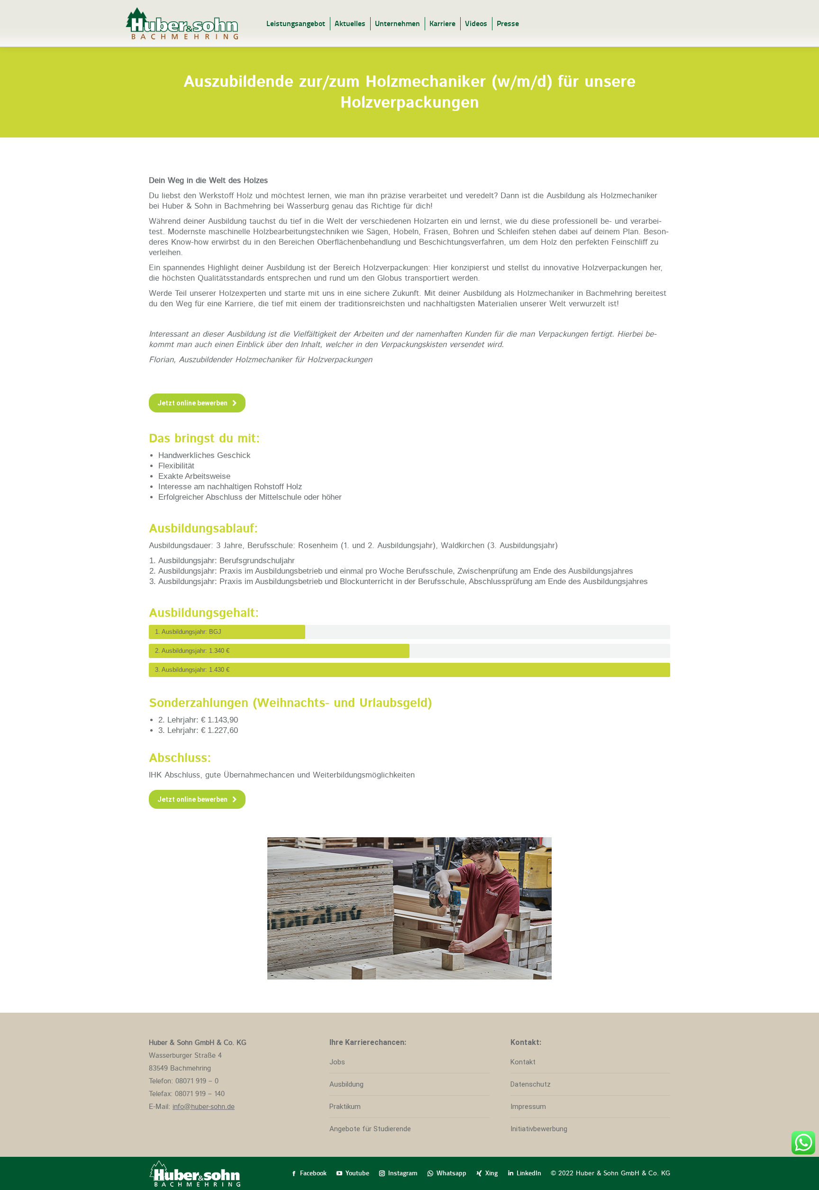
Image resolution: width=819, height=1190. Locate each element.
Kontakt (523, 1062)
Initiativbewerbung (538, 1129)
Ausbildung (346, 1084)
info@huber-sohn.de (204, 1106)
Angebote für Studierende (370, 1129)
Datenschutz (530, 1084)
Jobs (337, 1062)
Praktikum (345, 1106)
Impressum (528, 1106)
